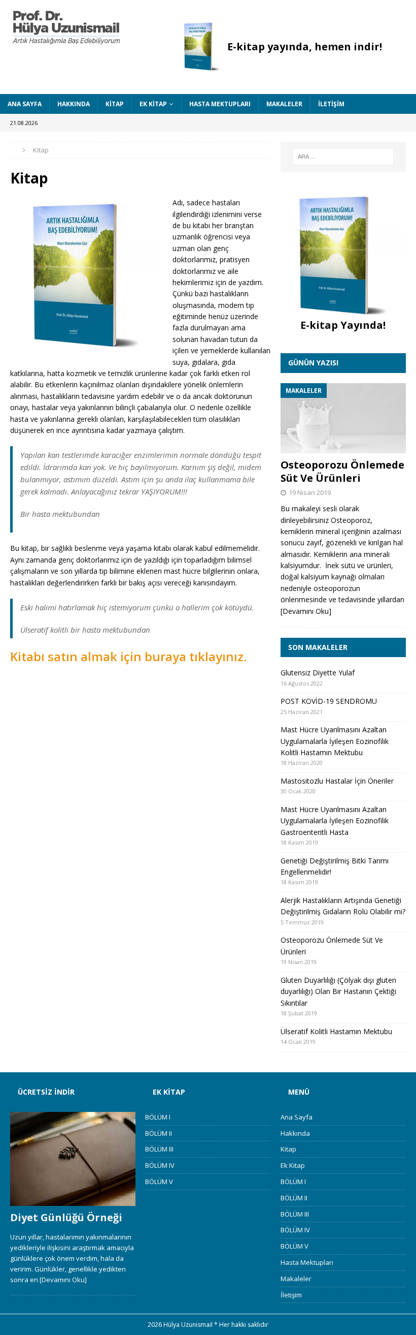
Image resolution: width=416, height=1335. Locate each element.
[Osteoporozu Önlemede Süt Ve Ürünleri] (343, 418)
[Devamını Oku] (306, 611)
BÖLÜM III (159, 1149)
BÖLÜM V (159, 1181)
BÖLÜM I (157, 1117)
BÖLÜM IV (160, 1165)
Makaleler (284, 104)
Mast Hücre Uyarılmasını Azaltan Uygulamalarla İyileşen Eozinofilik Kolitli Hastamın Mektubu (335, 741)
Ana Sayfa (25, 104)
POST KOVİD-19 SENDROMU (329, 701)
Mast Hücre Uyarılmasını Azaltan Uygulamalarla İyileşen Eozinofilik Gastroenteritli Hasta (335, 820)
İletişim (331, 104)
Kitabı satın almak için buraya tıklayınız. (128, 656)
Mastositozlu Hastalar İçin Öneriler (337, 781)
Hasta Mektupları (220, 104)
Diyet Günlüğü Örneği (66, 1217)
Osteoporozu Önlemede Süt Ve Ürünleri (342, 471)
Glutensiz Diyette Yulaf (318, 672)
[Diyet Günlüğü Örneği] (72, 1159)
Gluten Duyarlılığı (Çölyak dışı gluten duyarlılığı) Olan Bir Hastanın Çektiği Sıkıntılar (338, 991)
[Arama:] (343, 156)
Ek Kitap (153, 104)
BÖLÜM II (158, 1133)
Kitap (115, 104)
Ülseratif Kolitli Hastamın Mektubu (336, 1031)
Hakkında (73, 104)
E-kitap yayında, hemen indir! (304, 46)
